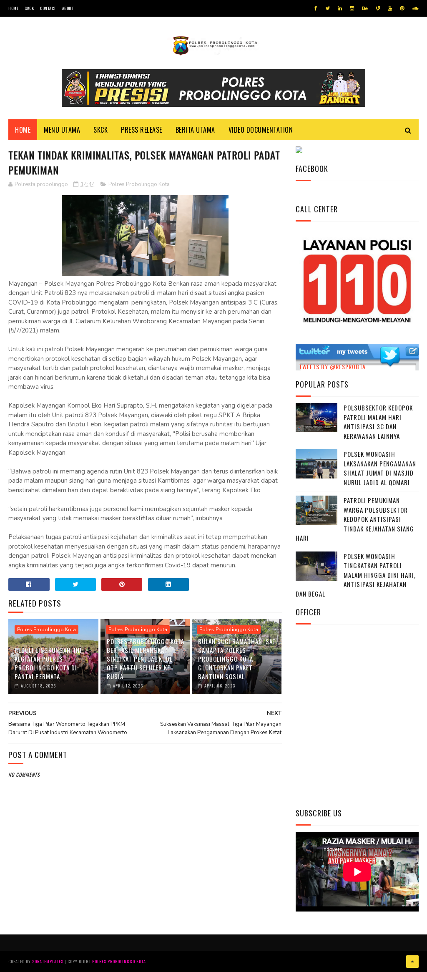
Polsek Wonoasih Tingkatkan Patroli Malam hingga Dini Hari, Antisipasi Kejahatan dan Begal (356, 574)
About (68, 8)
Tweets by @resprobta (332, 366)
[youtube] (390, 8)
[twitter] (327, 8)
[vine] (378, 8)
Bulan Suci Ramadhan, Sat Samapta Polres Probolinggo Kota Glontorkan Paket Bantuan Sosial (237, 659)
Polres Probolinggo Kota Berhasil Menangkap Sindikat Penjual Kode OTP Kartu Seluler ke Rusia (145, 659)
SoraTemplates (47, 961)
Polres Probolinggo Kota (139, 184)
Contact (48, 8)
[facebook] (315, 8)
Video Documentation (261, 130)
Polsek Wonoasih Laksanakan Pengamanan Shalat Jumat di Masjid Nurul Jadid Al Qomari (380, 468)
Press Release (141, 130)
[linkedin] (340, 8)
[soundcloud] (415, 8)
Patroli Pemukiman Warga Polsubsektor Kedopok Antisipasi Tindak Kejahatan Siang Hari (355, 519)
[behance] (365, 8)
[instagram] (352, 8)
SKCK (29, 8)
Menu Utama (62, 130)
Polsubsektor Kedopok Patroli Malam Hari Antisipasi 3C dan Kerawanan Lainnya (378, 422)
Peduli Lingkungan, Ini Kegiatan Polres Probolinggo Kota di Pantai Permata (48, 663)
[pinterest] (402, 8)
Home (13, 8)
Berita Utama (195, 130)
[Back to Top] (412, 961)
